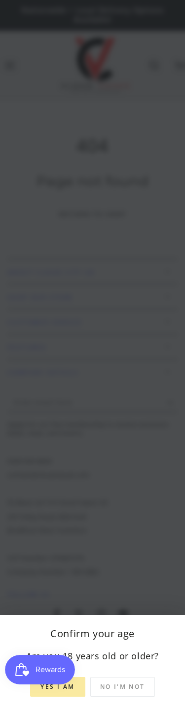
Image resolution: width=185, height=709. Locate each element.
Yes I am (57, 686)
